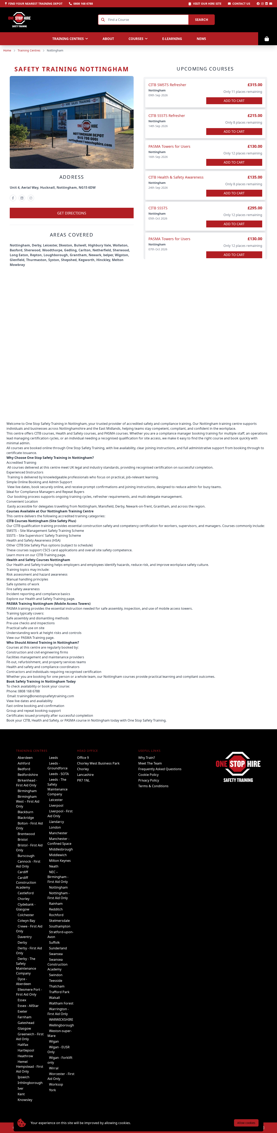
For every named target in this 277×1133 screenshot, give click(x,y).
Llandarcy (56, 821)
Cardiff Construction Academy (26, 882)
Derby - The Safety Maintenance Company (26, 966)
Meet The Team (150, 763)
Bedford (24, 769)
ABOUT (108, 38)
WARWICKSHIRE (61, 1019)
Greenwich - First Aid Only (30, 1036)
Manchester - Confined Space (59, 841)
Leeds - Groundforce (57, 765)
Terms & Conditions (153, 786)
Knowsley (25, 1100)
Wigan (54, 1041)
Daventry (25, 937)
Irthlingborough (30, 1083)
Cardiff (23, 872)
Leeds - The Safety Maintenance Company (57, 786)
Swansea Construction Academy (57, 964)
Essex (22, 1000)
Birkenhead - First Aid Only (26, 782)
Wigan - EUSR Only (58, 1049)
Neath (53, 866)
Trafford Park (59, 992)
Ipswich (23, 1077)
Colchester (26, 915)
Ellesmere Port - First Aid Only (29, 992)
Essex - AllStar (28, 1005)
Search (201, 19)
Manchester (58, 833)
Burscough (26, 855)
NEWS (201, 38)
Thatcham (56, 986)
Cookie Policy (148, 774)
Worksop (56, 1084)
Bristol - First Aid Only (29, 847)
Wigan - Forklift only (59, 1060)
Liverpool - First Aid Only (60, 813)
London (55, 827)
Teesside (55, 980)
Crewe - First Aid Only (29, 928)
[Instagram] (262, 4)
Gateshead (26, 1023)
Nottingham (58, 887)
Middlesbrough (61, 849)
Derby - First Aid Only (29, 950)
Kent (21, 1094)
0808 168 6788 (83, 3)
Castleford (26, 893)
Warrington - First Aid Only (58, 1011)
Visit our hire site (207, 3)
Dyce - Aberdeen (23, 981)
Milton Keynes (60, 860)
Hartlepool (26, 1050)
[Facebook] (258, 4)
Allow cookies (246, 1123)
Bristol (23, 839)
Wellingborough (61, 1025)
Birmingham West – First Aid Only (27, 801)
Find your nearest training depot (35, 3)
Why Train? (146, 757)
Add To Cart (234, 101)
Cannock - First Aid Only (28, 863)
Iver (21, 1088)
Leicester (56, 800)
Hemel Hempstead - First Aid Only (29, 1066)
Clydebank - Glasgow (25, 906)
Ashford (24, 763)
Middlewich (58, 855)
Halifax (23, 1044)
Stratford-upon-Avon (60, 934)
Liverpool (56, 805)
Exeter (22, 1011)
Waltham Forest (61, 1003)
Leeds (53, 757)
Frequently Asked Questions (159, 769)
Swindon (55, 975)
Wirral (53, 1068)
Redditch (56, 909)
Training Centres (29, 50)
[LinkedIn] (266, 4)
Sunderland (58, 948)
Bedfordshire (28, 774)
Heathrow (25, 1056)
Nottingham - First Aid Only (58, 895)
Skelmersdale (59, 920)
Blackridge (26, 817)
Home (7, 50)
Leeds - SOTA (59, 774)
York (52, 1090)
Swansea (56, 954)
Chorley (23, 898)
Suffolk (54, 942)
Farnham (24, 1017)
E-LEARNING (172, 38)
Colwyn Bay (26, 920)
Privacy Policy (148, 780)
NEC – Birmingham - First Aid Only (57, 877)
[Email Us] (270, 4)
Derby (22, 942)
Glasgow (24, 1028)
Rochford (56, 915)
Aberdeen (25, 757)
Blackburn (25, 812)
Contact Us (241, 3)
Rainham (56, 903)
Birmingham (27, 791)
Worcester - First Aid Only (60, 1076)
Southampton (59, 926)
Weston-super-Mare (59, 1033)
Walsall (54, 997)
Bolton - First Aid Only (29, 825)
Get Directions (71, 213)
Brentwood (26, 834)
